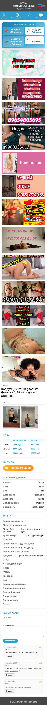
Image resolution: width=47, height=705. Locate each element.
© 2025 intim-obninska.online (23, 702)
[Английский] (44, 5)
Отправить (10, 641)
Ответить (9, 656)
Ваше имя (7, 617)
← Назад (4, 386)
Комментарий (8, 625)
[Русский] (40, 5)
